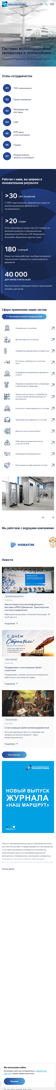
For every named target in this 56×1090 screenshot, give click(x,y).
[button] (43, 517)
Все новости (14, 755)
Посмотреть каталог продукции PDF (25, 316)
